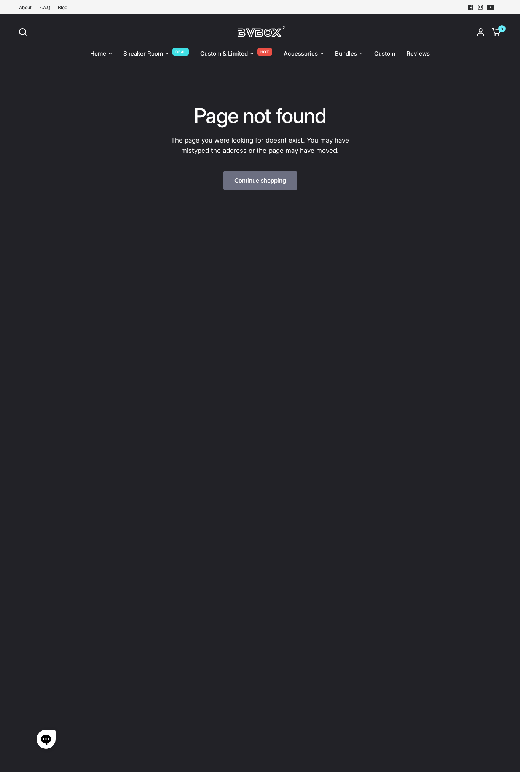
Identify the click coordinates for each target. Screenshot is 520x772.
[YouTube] (490, 7)
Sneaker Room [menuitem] (143, 53)
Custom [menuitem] (384, 53)
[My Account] (480, 31)
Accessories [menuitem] (301, 53)
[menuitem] (27, 7)
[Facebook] (470, 7)
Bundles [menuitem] (346, 53)
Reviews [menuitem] (418, 53)
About (25, 7)
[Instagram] (480, 7)
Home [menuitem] (98, 53)
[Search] (24, 32)
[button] (46, 739)
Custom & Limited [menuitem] (224, 53)
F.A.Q (44, 7)
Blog (62, 7)
